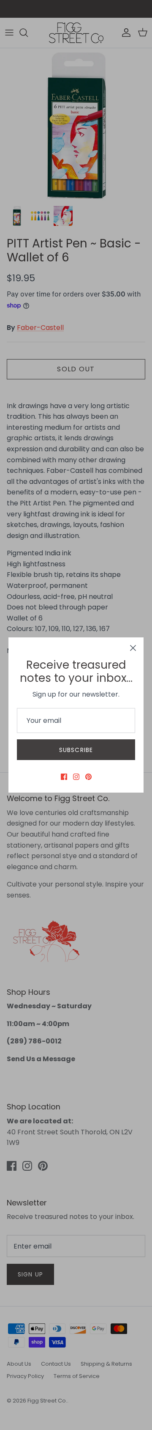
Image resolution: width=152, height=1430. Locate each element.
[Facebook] (64, 777)
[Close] (133, 648)
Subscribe (76, 750)
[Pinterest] (88, 777)
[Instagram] (76, 777)
